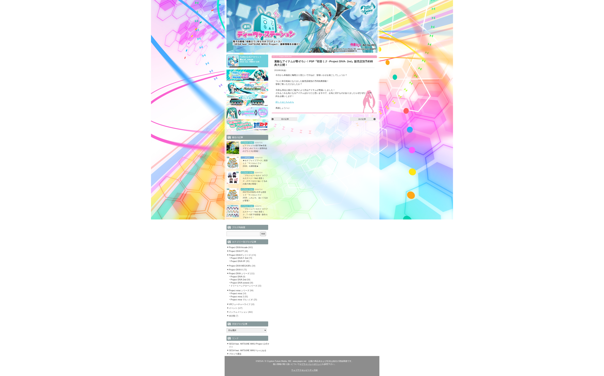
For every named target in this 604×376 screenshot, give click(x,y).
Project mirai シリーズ (239, 290)
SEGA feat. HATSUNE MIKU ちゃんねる (247, 350)
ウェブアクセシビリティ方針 (304, 370)
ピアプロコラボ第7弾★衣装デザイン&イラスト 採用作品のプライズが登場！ (255, 148)
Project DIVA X (236, 270)
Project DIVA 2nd (285, 56)
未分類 (232, 316)
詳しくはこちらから (285, 102)
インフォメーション (247, 142)
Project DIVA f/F (238, 261)
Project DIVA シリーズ (239, 273)
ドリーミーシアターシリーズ (244, 286)
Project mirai (236, 293)
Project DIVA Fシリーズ (240, 255)
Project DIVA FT (236, 251)
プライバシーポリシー (312, 364)
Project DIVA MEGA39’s (240, 266)
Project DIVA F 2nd (239, 258)
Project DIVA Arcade (238, 247)
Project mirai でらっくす (242, 299)
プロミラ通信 (235, 354)
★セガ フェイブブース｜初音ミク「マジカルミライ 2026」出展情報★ (255, 163)
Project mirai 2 (237, 296)
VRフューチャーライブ (239, 304)
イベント (247, 157)
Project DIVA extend (240, 283)
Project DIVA (236, 276)
